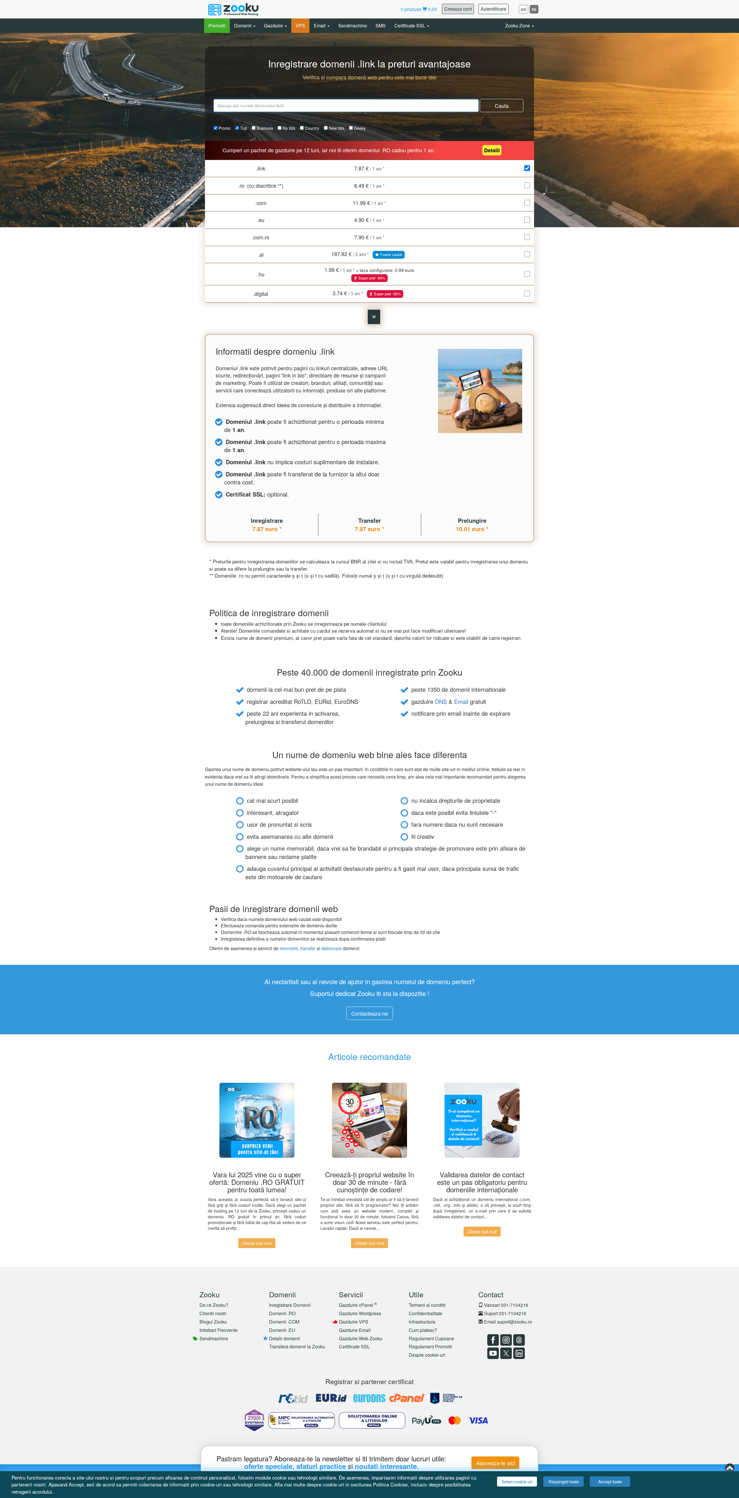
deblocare (331, 948)
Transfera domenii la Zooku (297, 1346)
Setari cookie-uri (517, 1481)
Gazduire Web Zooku (360, 1338)
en (523, 9)
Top (243, 128)
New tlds (336, 128)
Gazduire (274, 25)
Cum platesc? (423, 1330)
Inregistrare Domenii (290, 1305)
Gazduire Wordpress (360, 1313)
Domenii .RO (282, 1313)
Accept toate (610, 1481)
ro (534, 9)
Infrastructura (422, 1321)
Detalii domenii (284, 1338)
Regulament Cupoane (431, 1338)
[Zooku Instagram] (505, 1340)
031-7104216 (514, 1305)
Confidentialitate (425, 1313)
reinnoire (289, 948)
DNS (441, 701)
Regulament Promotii (430, 1346)
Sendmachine (352, 25)
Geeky (359, 128)
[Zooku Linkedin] (518, 1353)
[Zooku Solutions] (233, 9)
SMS (381, 25)
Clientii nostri (212, 1313)
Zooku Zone (518, 25)
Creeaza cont (458, 8)
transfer (308, 948)
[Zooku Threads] (518, 1340)
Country (311, 128)
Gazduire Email (355, 1330)
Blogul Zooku (213, 1321)
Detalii (492, 150)
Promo (224, 128)
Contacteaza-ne (369, 1013)
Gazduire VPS (353, 1321)
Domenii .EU (282, 1330)
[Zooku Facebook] (492, 1340)
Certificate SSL (410, 25)
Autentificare (493, 8)
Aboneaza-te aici (495, 1463)
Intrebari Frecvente (218, 1330)
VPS (300, 25)
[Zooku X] (505, 1353)
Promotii (216, 25)
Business (264, 128)
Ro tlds (288, 128)
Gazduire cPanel (358, 1305)
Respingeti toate (563, 1481)
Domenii (243, 25)
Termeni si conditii (427, 1305)
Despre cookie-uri (427, 1355)
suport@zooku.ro (514, 1321)
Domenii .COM (284, 1321)
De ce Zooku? (213, 1305)
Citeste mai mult (257, 1243)
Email (320, 25)
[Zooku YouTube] (492, 1353)
